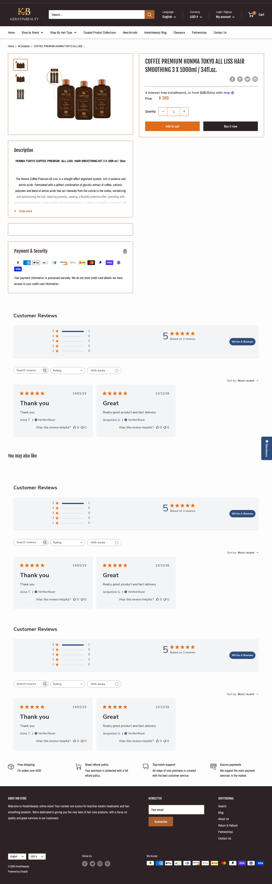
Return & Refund (227, 825)
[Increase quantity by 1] (184, 111)
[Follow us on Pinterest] (107, 863)
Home (11, 32)
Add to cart (172, 126)
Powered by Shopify (18, 871)
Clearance (179, 32)
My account (223, 16)
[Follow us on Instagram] (100, 863)
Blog (220, 812)
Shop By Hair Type (61, 32)
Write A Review (242, 342)
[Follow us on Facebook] (85, 863)
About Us (223, 819)
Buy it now (230, 126)
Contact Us (220, 32)
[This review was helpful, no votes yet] (74, 427)
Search (222, 806)
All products (24, 46)
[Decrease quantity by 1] (163, 111)
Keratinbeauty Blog (155, 32)
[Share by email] (255, 79)
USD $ (33, 856)
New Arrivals (130, 32)
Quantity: (150, 111)
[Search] (150, 14)
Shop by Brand (30, 32)
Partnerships (199, 32)
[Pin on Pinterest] (240, 79)
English (13, 856)
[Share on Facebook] (232, 79)
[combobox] (68, 370)
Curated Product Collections (99, 32)
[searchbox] (27, 370)
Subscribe (161, 821)
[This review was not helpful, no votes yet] (82, 427)
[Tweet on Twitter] (247, 79)
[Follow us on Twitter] (92, 863)
